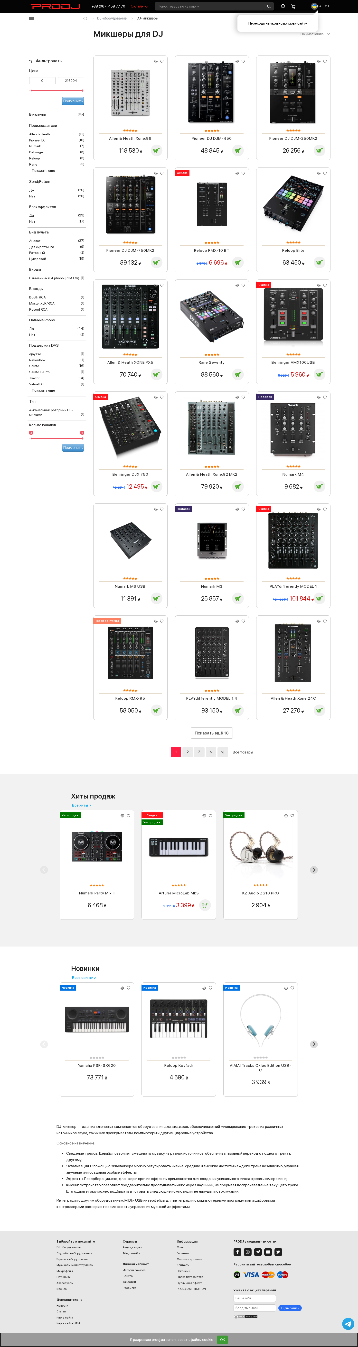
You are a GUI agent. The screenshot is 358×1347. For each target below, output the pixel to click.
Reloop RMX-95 (130, 698)
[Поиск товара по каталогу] (269, 6)
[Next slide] (314, 870)
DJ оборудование (69, 1247)
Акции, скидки (132, 1247)
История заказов (134, 1270)
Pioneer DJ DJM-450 (212, 138)
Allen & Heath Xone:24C (293, 698)
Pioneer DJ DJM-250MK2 (293, 138)
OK (222, 1340)
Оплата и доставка (190, 1259)
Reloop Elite (293, 250)
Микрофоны (65, 1271)
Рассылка (129, 1288)
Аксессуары (65, 1283)
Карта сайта (65, 1317)
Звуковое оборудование (73, 1259)
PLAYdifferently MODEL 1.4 (211, 698)
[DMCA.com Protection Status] (268, 1316)
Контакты (183, 1265)
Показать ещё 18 (212, 732)
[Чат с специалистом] (348, 1324)
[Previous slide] (44, 870)
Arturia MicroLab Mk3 (179, 893)
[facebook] (237, 1252)
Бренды (62, 1289)
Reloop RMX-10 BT (212, 250)
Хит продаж (70, 815)
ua (319, 6)
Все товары (243, 752)
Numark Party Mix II (97, 893)
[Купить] (156, 150)
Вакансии (183, 1271)
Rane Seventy (212, 362)
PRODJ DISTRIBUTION (191, 1289)
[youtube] (268, 1252)
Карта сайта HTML (69, 1323)
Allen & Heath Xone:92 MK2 (211, 474)
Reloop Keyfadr (178, 1065)
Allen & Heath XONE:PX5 (130, 362)
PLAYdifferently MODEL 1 (293, 586)
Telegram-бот (132, 1253)
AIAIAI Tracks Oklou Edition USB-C (261, 1067)
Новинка (68, 987)
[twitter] (278, 1252)
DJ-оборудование (112, 18)
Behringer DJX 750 (130, 474)
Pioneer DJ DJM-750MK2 (130, 250)
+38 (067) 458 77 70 (108, 6)
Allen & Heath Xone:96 (130, 138)
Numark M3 (212, 586)
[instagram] (248, 1252)
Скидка (182, 173)
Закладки (129, 1281)
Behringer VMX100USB (293, 362)
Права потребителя (190, 1277)
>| (223, 752)
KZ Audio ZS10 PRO (260, 893)
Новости (62, 1305)
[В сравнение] (155, 61)
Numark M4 (293, 474)
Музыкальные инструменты (75, 1265)
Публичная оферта (189, 1283)
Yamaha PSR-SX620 (97, 1065)
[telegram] (258, 1252)
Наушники (64, 1277)
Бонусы (128, 1276)
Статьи (61, 1311)
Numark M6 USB (130, 586)
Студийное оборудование (74, 1253)
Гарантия (183, 1253)
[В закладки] (161, 61)
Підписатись (290, 1308)
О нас (181, 1247)
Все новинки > (84, 977)
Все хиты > (81, 805)
